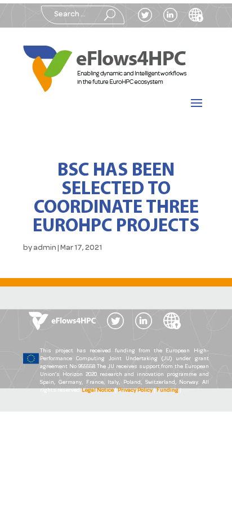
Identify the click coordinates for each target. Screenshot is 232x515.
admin (44, 248)
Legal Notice (98, 390)
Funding (168, 390)
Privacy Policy (135, 390)
